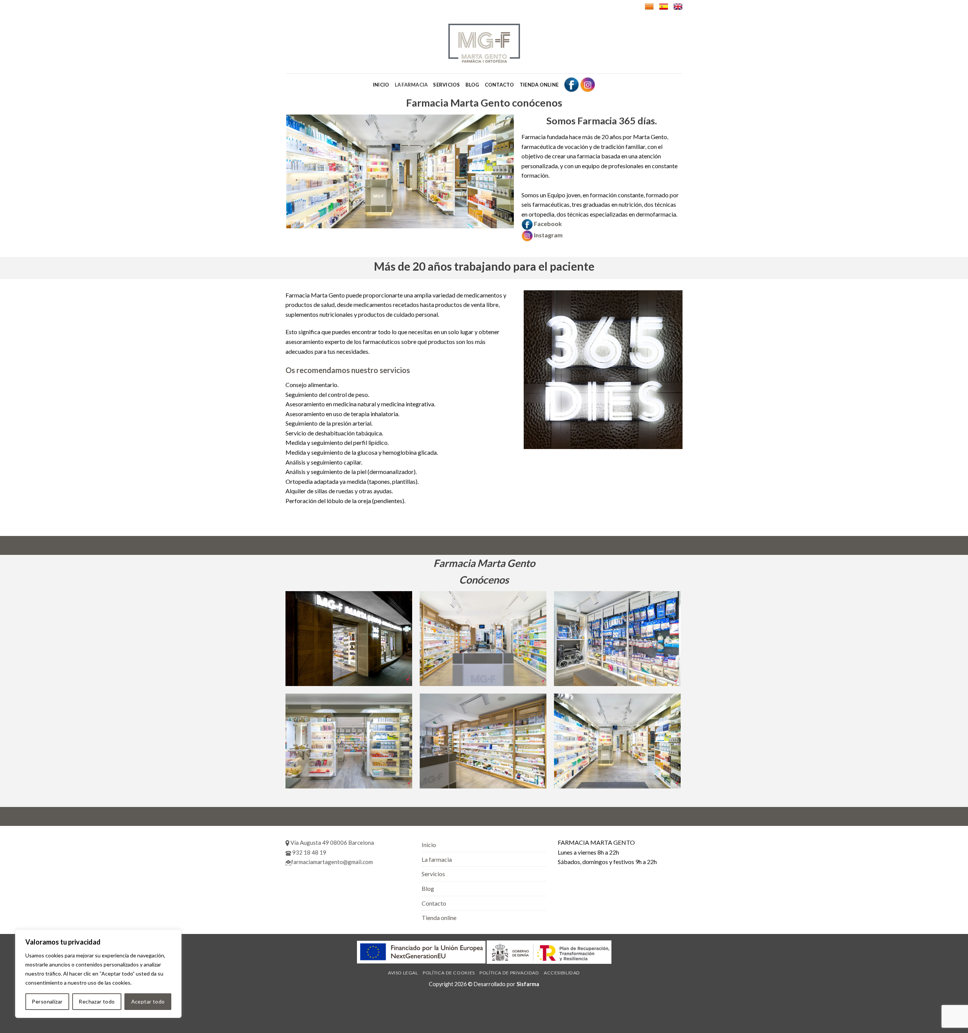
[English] (678, 6)
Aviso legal (403, 973)
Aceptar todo (148, 1001)
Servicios (446, 85)
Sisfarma (528, 984)
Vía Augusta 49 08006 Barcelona (331, 842)
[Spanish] (663, 6)
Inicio (381, 85)
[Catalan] (649, 6)
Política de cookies (449, 973)
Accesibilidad (562, 973)
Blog (472, 85)
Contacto (499, 85)
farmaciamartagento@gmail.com (332, 861)
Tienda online (539, 85)
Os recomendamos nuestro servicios (347, 370)
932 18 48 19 (308, 852)
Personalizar (47, 1001)
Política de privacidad (509, 973)
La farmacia (411, 85)
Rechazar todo (97, 1001)
